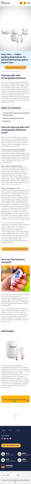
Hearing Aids (8, 71)
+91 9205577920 (12, 445)
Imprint (3, 430)
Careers (18, 430)
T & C (10, 430)
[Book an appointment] (20, 3)
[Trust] (15, 467)
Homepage (3, 71)
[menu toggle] (28, 3)
